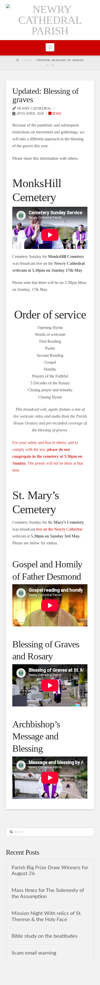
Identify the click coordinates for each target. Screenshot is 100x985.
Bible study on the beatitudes (44, 936)
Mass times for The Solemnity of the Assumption (48, 893)
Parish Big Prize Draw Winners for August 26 (50, 870)
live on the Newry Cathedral (59, 529)
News (56, 114)
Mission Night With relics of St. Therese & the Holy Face (47, 916)
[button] (50, 47)
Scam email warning (34, 953)
